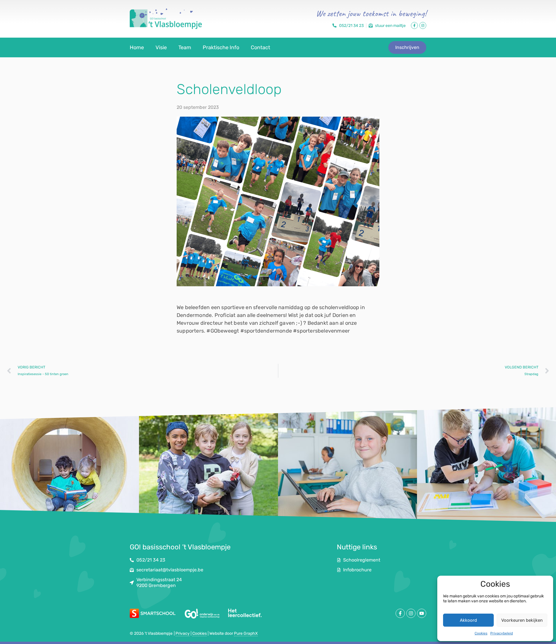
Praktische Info (221, 47)
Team (184, 47)
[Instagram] (422, 25)
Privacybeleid (501, 633)
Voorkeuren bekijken (522, 620)
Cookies (481, 633)
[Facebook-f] (414, 25)
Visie (161, 47)
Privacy (182, 633)
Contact (260, 47)
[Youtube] (421, 613)
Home (137, 47)
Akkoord (468, 620)
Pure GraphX (246, 633)
